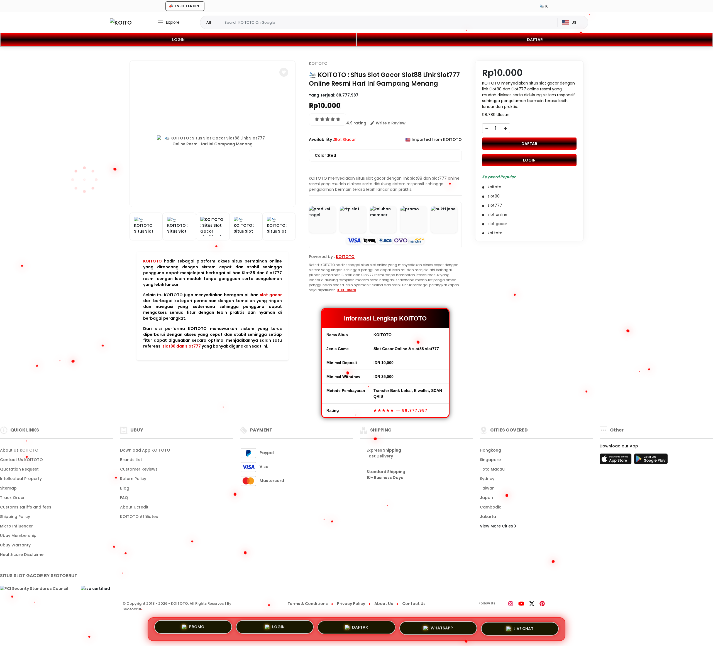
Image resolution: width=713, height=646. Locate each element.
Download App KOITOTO (145, 450)
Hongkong (490, 450)
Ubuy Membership (18, 535)
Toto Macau (492, 469)
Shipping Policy (15, 516)
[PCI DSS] (34, 589)
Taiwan (487, 488)
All (208, 22)
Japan (486, 497)
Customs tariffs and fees (25, 507)
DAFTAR (535, 39)
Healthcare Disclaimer (22, 554)
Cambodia (491, 507)
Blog (124, 488)
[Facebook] (503, 604)
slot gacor (271, 295)
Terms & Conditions (307, 603)
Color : (325, 155)
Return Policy (133, 478)
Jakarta (488, 516)
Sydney (487, 478)
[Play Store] (651, 460)
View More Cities (497, 526)
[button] (283, 72)
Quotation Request (19, 469)
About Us (383, 603)
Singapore (490, 459)
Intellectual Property (21, 478)
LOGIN (178, 39)
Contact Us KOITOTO (21, 459)
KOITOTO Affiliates (139, 516)
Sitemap (8, 488)
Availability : (321, 139)
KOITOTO (152, 261)
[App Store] (616, 460)
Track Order (12, 497)
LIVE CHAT (523, 627)
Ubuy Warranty (15, 545)
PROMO (196, 629)
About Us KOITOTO (19, 450)
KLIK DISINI (346, 290)
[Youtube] (521, 604)
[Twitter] (531, 604)
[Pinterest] (542, 604)
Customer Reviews (139, 469)
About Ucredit (134, 507)
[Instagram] (510, 604)
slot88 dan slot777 (181, 346)
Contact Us (414, 603)
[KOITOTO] (121, 22)
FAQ (124, 497)
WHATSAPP (442, 627)
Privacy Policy (351, 603)
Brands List (131, 459)
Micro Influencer (16, 526)
